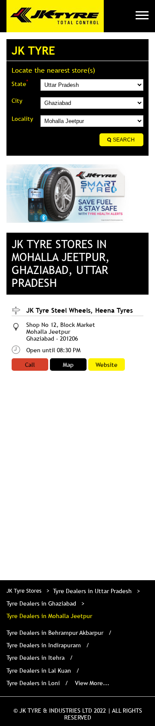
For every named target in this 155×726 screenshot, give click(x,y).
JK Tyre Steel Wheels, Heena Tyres (79, 310)
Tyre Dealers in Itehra (35, 657)
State (20, 83)
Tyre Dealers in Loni (33, 683)
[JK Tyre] (55, 16)
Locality (22, 118)
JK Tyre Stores (24, 590)
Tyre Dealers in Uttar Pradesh (92, 591)
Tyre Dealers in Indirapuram (43, 645)
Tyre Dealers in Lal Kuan (38, 670)
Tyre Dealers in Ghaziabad (41, 603)
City (17, 100)
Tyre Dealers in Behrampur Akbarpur (54, 632)
